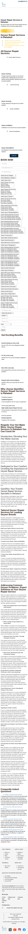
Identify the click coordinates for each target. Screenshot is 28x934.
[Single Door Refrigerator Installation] (10, 252)
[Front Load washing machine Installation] (11, 219)
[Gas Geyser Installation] (8, 203)
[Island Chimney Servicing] (9, 282)
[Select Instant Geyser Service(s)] (9, 205)
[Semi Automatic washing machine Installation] (13, 233)
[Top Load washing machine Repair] (11, 223)
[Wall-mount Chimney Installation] (10, 277)
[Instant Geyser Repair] (9, 207)
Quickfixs (9, 773)
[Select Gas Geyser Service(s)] (8, 199)
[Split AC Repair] (7, 184)
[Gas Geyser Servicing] (8, 201)
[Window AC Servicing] (8, 194)
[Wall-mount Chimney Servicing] (10, 275)
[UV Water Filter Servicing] (9, 306)
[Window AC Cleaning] (8, 192)
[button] (24, 4)
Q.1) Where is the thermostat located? (12, 794)
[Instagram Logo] (19, 929)
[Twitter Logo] (10, 929)
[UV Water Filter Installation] (9, 307)
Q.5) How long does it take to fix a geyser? (13, 837)
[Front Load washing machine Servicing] (11, 217)
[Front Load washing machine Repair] (11, 216)
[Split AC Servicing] (7, 187)
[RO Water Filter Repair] (9, 297)
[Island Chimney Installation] (9, 284)
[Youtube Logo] (15, 929)
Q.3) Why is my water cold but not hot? (12, 819)
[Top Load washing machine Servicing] (11, 224)
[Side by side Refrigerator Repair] (10, 262)
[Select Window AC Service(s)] (8, 189)
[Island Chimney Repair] (9, 281)
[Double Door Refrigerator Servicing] (10, 257)
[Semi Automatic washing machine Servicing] (13, 231)
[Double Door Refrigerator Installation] (10, 258)
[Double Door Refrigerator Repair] (10, 256)
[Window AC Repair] (8, 191)
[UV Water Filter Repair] (9, 304)
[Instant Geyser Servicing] (9, 208)
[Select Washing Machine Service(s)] (11, 215)
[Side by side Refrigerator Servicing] (10, 264)
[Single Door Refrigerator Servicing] (10, 250)
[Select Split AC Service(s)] (7, 182)
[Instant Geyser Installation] (9, 210)
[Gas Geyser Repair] (8, 200)
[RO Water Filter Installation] (9, 300)
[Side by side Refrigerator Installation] (10, 265)
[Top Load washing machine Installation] (11, 226)
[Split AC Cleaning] (7, 185)
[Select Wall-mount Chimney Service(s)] (10, 273)
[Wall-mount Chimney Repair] (10, 274)
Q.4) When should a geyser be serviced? (13, 829)
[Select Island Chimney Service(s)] (9, 279)
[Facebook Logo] (24, 929)
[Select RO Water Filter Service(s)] (9, 296)
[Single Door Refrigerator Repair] (10, 249)
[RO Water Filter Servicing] (9, 299)
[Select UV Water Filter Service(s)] (9, 303)
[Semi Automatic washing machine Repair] (13, 230)
